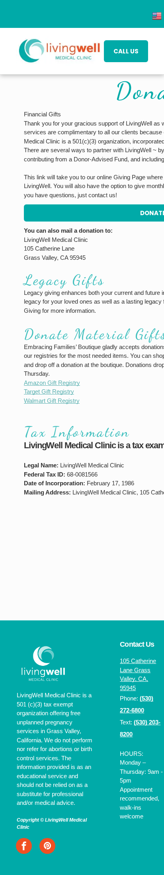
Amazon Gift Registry (52, 382)
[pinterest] (47, 847)
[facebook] (24, 847)
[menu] (152, 18)
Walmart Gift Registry (52, 400)
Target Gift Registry (49, 391)
